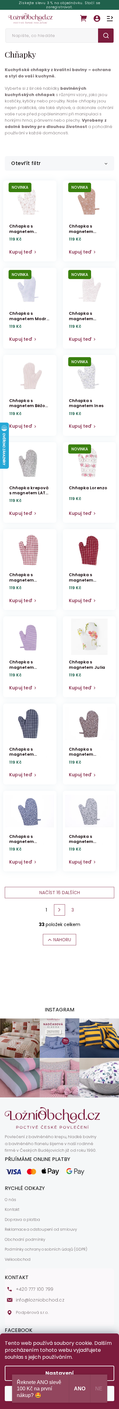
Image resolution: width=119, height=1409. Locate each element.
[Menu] (110, 18)
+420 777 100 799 (34, 1289)
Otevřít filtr (26, 163)
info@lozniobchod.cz (40, 1300)
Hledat (106, 35)
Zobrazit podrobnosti (29, 250)
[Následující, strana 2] (59, 910)
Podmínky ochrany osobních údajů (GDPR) (46, 1249)
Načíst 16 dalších (59, 892)
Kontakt (12, 1209)
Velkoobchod (17, 1259)
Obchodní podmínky (25, 1239)
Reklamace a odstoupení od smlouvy (41, 1229)
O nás (10, 1199)
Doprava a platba (22, 1219)
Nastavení (59, 1373)
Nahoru (62, 939)
